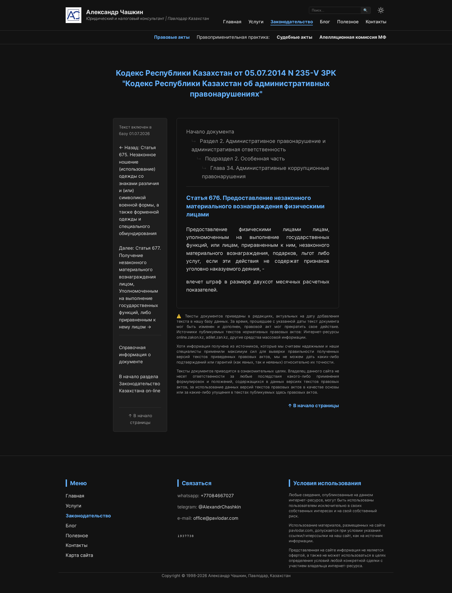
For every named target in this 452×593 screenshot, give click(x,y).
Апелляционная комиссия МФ (352, 37)
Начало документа (210, 131)
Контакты (376, 21)
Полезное (348, 21)
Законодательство (291, 21)
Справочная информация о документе (135, 355)
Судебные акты (294, 37)
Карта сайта (79, 555)
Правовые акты (172, 37)
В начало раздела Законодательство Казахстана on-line (139, 384)
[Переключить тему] (380, 10)
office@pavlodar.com (215, 518)
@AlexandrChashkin (220, 507)
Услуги (255, 21)
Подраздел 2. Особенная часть (245, 158)
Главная (232, 21)
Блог (325, 21)
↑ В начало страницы (313, 405)
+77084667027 (217, 495)
